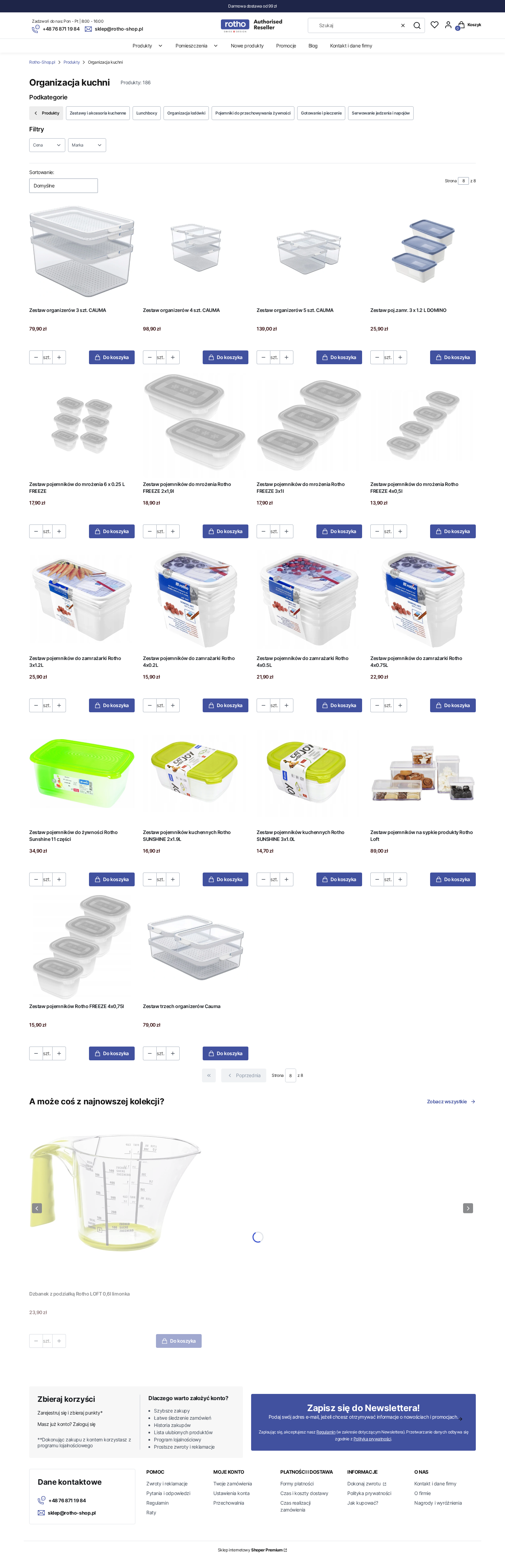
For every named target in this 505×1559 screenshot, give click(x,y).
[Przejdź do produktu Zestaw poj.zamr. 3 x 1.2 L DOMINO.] (423, 251)
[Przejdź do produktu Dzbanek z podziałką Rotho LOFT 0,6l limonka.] (115, 1201)
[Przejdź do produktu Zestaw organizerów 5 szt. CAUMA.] (309, 251)
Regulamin (325, 1432)
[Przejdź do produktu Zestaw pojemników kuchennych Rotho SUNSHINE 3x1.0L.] (309, 773)
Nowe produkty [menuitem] (247, 45)
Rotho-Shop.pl (42, 62)
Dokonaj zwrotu (364, 1483)
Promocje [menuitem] (286, 45)
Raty (151, 1512)
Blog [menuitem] (313, 45)
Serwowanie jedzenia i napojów (381, 113)
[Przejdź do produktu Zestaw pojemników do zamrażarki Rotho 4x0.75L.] (423, 599)
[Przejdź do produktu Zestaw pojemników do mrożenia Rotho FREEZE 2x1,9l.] (195, 425)
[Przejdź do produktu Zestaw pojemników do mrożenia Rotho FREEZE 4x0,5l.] (423, 425)
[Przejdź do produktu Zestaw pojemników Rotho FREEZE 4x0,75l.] (82, 947)
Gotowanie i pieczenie (321, 113)
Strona (451, 180)
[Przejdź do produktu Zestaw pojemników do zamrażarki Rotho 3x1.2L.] (82, 599)
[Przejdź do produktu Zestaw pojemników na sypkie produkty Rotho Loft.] (423, 773)
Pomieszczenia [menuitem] (191, 45)
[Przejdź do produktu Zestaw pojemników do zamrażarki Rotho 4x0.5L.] (309, 599)
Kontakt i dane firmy (435, 1483)
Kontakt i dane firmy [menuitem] (351, 45)
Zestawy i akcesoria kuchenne (98, 113)
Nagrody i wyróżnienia (438, 1503)
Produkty (72, 62)
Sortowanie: (41, 172)
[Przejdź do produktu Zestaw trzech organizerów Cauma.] (195, 947)
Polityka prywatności (369, 1493)
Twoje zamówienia (232, 1483)
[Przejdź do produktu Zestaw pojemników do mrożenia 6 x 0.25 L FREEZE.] (82, 425)
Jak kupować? (362, 1503)
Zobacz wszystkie (447, 1101)
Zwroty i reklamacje (167, 1483)
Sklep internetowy (250, 1549)
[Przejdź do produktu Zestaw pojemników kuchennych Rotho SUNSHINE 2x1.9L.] (195, 773)
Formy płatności (297, 1483)
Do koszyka (116, 357)
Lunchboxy (146, 113)
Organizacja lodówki (186, 113)
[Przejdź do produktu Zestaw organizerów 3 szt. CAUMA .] (82, 251)
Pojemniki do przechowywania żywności (253, 113)
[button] (417, 25)
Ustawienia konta (231, 1493)
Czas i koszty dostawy (304, 1493)
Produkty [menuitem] (142, 45)
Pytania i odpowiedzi (168, 1493)
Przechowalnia (228, 1503)
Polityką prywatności (372, 1438)
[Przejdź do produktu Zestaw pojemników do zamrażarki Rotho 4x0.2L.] (195, 599)
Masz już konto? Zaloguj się (66, 1424)
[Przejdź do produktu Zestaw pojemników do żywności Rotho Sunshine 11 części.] (82, 773)
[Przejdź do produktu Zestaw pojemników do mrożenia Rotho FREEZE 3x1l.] (309, 425)
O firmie (422, 1493)
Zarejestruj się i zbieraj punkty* (69, 1413)
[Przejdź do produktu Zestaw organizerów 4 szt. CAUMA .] (195, 251)
